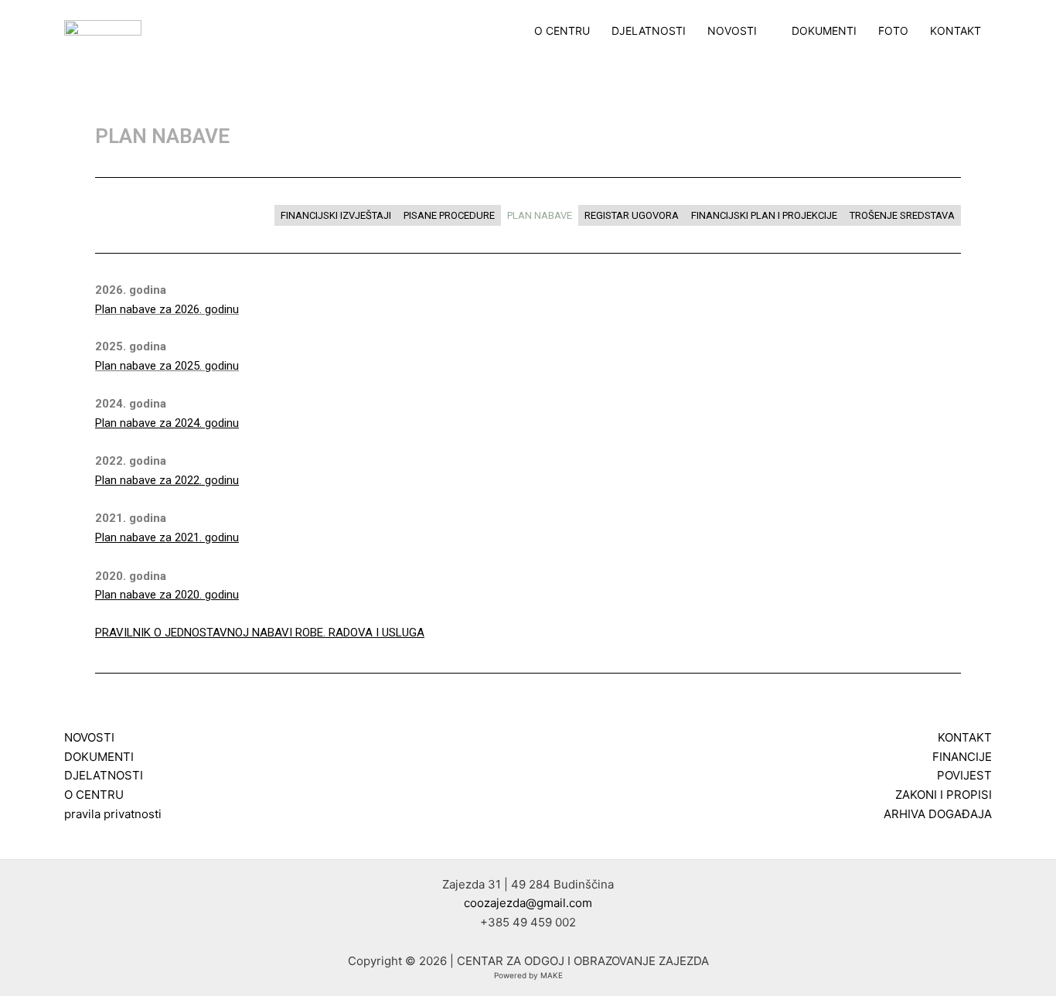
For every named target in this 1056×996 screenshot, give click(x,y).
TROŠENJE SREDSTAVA (902, 215)
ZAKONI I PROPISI (943, 794)
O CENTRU (562, 31)
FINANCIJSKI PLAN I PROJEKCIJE (764, 215)
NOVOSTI (732, 31)
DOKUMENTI (824, 31)
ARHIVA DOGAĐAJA (938, 814)
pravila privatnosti (113, 814)
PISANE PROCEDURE (449, 215)
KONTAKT (955, 31)
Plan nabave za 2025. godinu (167, 366)
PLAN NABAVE (539, 215)
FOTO (893, 31)
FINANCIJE (962, 756)
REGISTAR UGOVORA (631, 215)
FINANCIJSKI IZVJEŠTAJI (336, 215)
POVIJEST (964, 775)
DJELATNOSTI (648, 31)
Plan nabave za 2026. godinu (167, 309)
